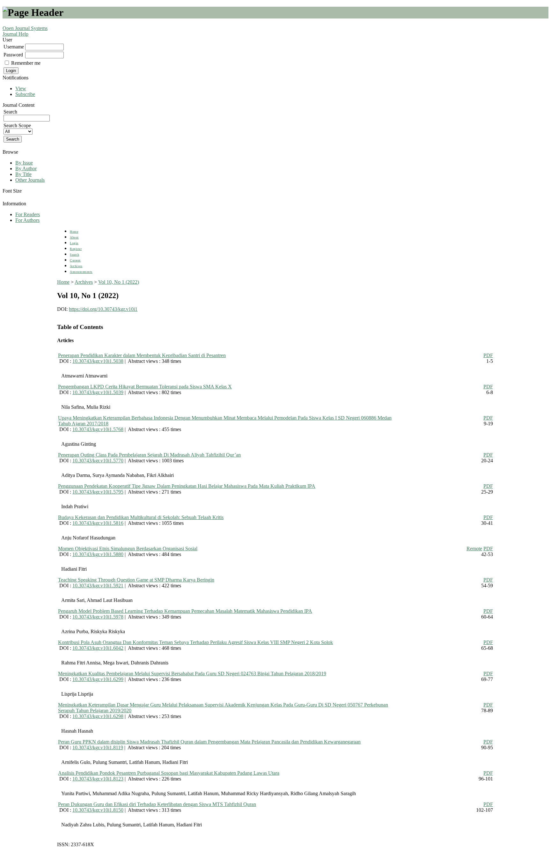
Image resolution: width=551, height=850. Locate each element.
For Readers (27, 214)
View (20, 88)
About (74, 237)
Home (74, 231)
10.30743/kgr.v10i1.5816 (97, 523)
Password (13, 54)
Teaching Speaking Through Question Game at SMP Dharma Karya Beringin (136, 580)
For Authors (27, 220)
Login (74, 243)
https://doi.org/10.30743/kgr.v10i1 (103, 309)
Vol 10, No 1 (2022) (118, 282)
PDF (488, 355)
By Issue (24, 162)
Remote (474, 548)
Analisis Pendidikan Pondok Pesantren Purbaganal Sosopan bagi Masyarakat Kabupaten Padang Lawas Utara (168, 773)
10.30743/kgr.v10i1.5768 (97, 429)
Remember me (25, 63)
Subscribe (25, 94)
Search (74, 254)
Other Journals (30, 180)
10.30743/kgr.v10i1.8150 (97, 810)
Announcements (81, 272)
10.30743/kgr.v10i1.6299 (97, 679)
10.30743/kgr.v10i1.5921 (97, 585)
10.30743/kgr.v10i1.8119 (97, 747)
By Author (26, 168)
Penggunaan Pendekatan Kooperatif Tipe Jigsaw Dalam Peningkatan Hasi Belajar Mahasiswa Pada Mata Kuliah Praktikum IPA (186, 486)
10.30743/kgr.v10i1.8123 (97, 778)
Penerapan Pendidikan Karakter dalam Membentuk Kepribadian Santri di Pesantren (142, 355)
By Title (23, 174)
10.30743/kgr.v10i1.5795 (97, 492)
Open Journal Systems (25, 28)
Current (75, 260)
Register (76, 249)
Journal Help (15, 34)
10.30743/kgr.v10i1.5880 (97, 554)
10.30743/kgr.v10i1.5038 (97, 361)
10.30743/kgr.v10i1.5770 (97, 460)
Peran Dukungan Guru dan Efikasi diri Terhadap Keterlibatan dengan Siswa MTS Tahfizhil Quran (157, 804)
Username (14, 46)
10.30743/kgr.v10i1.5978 (97, 616)
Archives (76, 266)
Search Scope (17, 125)
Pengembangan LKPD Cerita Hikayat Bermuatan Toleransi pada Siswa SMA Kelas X (145, 386)
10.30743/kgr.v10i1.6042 (97, 648)
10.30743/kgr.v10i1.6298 (97, 716)
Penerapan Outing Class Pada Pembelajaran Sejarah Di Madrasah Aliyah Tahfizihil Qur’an (149, 455)
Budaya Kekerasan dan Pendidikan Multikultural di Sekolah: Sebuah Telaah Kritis (141, 517)
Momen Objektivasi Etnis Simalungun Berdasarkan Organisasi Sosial (127, 548)
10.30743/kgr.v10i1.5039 (97, 392)
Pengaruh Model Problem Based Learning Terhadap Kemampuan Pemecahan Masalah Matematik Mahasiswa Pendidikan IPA (185, 611)
